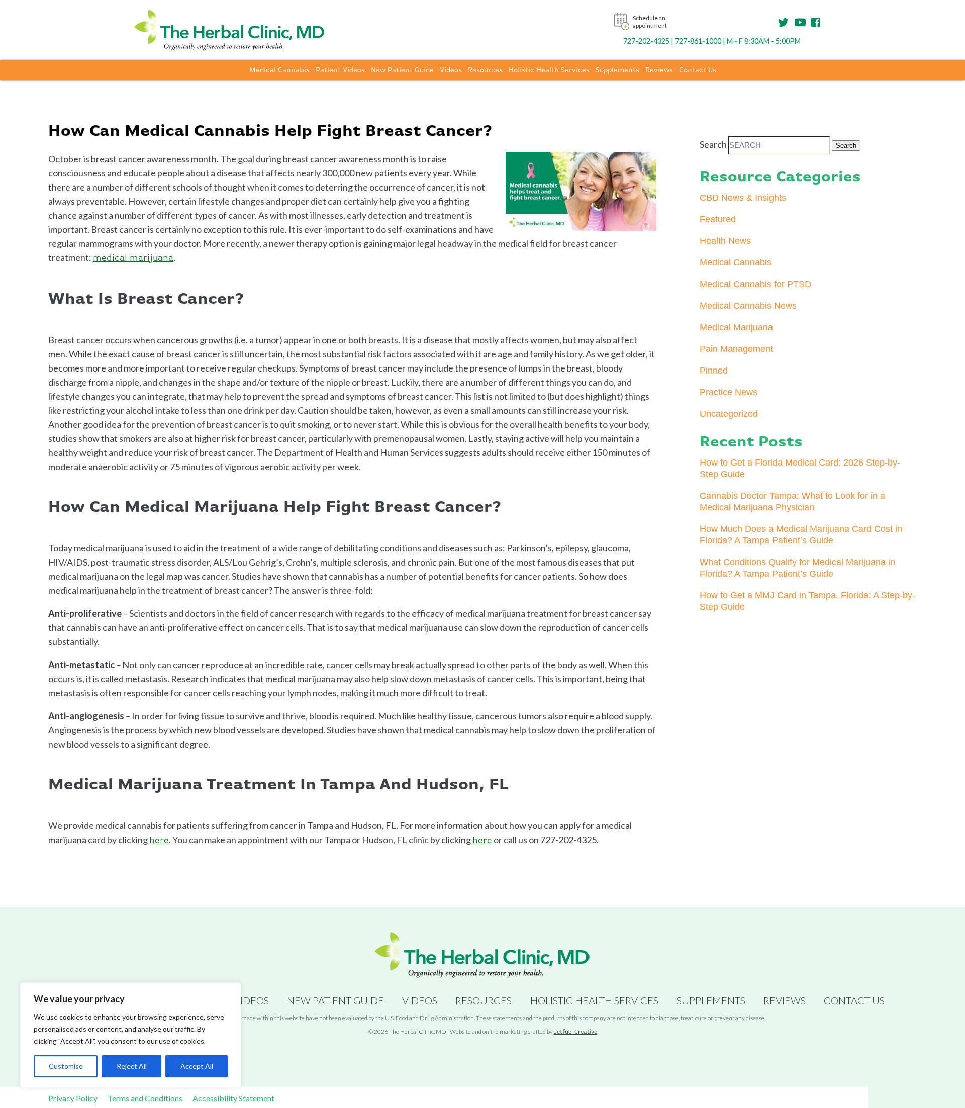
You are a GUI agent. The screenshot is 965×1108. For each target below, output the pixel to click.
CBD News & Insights (743, 198)
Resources (485, 70)
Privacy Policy (73, 1098)
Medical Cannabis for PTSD (755, 284)
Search (713, 144)
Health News (725, 241)
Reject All (132, 1066)
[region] (130, 1035)
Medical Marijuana (736, 327)
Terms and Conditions (145, 1098)
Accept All (196, 1066)
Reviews (659, 70)
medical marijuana (133, 258)
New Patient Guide (402, 70)
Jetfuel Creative (575, 1032)
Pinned (714, 370)
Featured (718, 219)
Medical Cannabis (279, 70)
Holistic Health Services (549, 70)
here (159, 840)
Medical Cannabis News (748, 306)
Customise (66, 1066)
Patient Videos (340, 70)
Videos (451, 70)
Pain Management (736, 349)
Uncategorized (729, 414)
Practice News (728, 392)
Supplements (617, 70)
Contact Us (697, 70)
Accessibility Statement (233, 1098)
